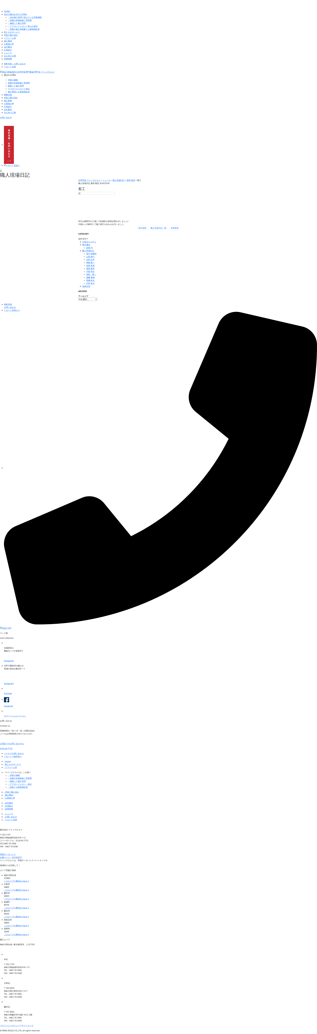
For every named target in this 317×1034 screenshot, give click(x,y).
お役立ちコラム (89, 241)
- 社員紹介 (8, 806)
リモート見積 (10, 66)
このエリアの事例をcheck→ (16, 881)
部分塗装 (142, 228)
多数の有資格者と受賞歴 (19, 82)
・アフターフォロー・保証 (20, 784)
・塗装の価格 (14, 775)
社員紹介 (8, 50)
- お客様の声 (9, 798)
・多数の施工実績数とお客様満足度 (24, 29)
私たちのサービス (12, 32)
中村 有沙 (90, 283)
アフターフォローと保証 (19, 88)
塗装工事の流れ (11, 35)
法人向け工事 (10, 56)
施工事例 (8, 41)
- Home (7, 761)
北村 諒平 (90, 259)
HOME (7, 11)
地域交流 (86, 286)
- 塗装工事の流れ (11, 792)
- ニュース (8, 814)
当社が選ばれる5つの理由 (15, 14)
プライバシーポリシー (10, 1025)
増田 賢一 (91, 274)
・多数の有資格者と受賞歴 (20, 20)
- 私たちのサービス (12, 764)
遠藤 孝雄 (90, 277)
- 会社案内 (8, 803)
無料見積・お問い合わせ (15, 63)
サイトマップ (27, 1025)
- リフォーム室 (10, 767)
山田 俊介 (90, 256)
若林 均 (89, 247)
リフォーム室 (10, 38)
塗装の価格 (13, 80)
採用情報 (8, 59)
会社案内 (8, 47)
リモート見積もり (12, 310)
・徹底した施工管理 (17, 23)
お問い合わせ (6, 117)
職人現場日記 (88, 250)
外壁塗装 (175, 228)
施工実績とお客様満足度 (19, 91)
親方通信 (86, 244)
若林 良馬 (90, 265)
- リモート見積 (10, 819)
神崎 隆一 (90, 262)
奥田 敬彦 (90, 268)
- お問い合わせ (10, 816)
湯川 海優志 (91, 253)
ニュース (8, 53)
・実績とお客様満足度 (18, 787)
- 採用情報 (8, 809)
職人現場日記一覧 (158, 228)
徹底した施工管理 (16, 85)
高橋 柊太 (90, 280)
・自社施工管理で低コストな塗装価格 (25, 17)
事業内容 (8, 94)
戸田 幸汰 (90, 271)
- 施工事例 (8, 795)
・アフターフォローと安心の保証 (23, 26)
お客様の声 (9, 44)
